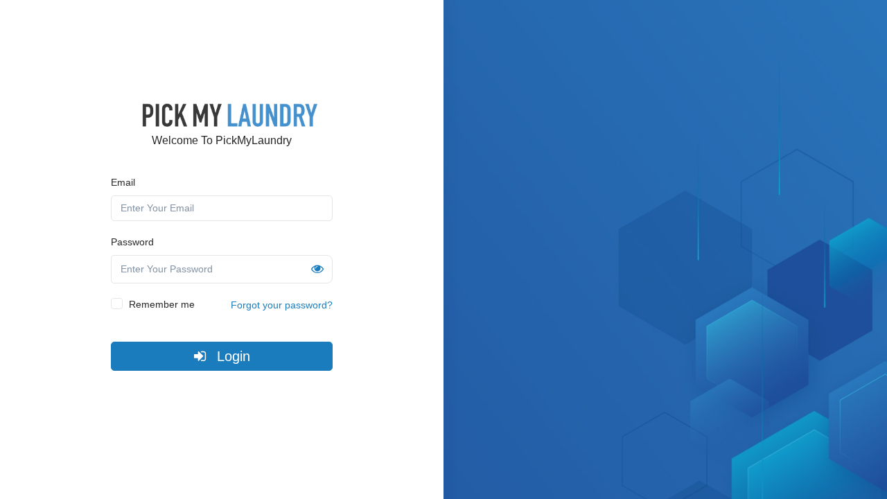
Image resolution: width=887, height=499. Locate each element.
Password (132, 241)
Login (231, 356)
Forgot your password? (282, 304)
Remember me (162, 304)
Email (123, 182)
